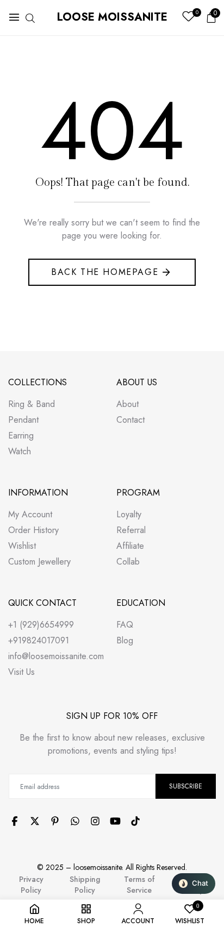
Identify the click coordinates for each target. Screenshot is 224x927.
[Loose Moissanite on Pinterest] (55, 821)
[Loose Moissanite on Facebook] (15, 821)
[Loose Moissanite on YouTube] (115, 821)
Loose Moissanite (112, 17)
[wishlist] (188, 18)
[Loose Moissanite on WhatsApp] (75, 821)
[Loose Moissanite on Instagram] (95, 821)
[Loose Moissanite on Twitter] (35, 821)
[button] (193, 883)
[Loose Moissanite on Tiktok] (135, 821)
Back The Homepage (104, 272)
